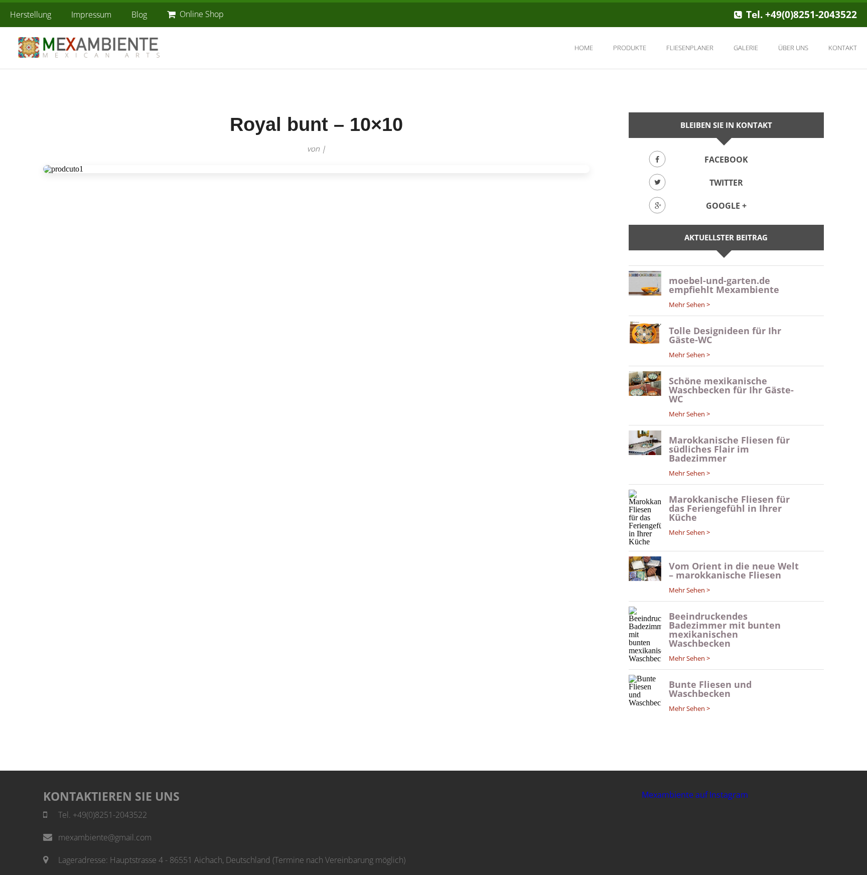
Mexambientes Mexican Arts (98, 47)
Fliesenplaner (689, 47)
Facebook (726, 159)
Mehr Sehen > (689, 304)
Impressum (91, 14)
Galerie (746, 47)
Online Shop (202, 14)
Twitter (726, 182)
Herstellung (30, 14)
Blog (139, 14)
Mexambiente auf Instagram (695, 794)
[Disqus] (316, 318)
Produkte (629, 47)
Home (583, 47)
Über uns (793, 47)
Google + (726, 205)
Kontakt (842, 47)
